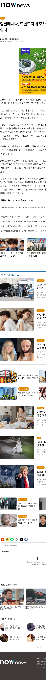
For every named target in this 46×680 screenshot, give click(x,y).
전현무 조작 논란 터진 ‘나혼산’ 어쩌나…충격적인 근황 (16, 628)
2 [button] (38, 647)
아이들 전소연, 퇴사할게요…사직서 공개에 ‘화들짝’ (16, 639)
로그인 (39, 658)
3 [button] (40, 647)
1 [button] (37, 647)
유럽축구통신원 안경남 (8, 39)
